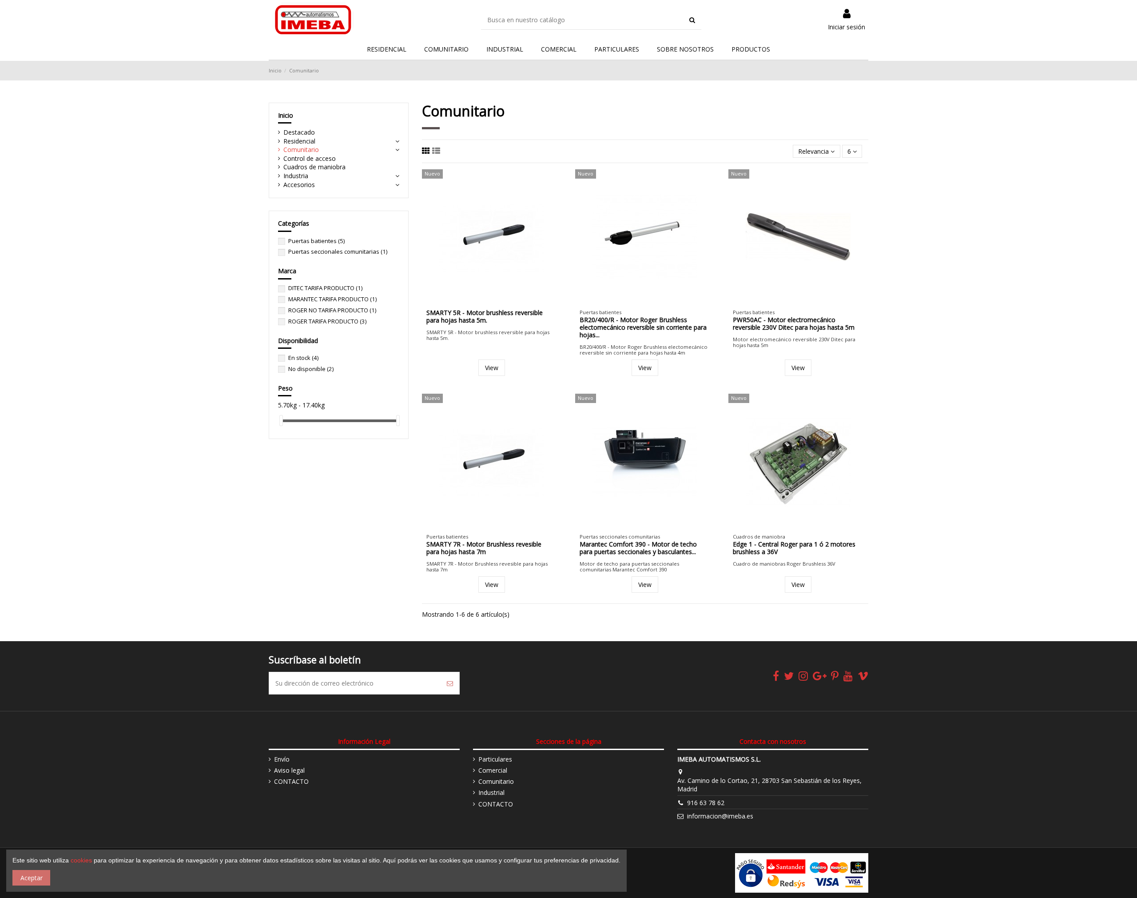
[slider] (281, 420)
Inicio (285, 115)
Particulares (495, 759)
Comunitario (301, 149)
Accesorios (299, 184)
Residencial (299, 141)
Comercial (492, 770)
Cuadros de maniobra (314, 167)
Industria (295, 176)
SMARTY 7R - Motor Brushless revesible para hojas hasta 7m (483, 548)
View (491, 367)
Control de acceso (309, 158)
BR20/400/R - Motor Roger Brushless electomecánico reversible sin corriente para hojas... (643, 327)
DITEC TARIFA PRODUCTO (325, 288)
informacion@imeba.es (720, 816)
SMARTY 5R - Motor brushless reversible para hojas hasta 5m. (484, 316)
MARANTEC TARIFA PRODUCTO (332, 299)
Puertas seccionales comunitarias (337, 251)
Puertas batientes (316, 241)
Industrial (491, 792)
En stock (303, 358)
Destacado (299, 132)
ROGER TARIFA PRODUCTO (327, 321)
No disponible (311, 369)
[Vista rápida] (498, 301)
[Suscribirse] (450, 683)
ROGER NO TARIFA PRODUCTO (332, 310)
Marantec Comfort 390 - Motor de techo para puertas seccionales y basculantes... (638, 548)
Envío (282, 759)
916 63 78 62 (705, 802)
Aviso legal (289, 770)
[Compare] (485, 301)
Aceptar (31, 878)
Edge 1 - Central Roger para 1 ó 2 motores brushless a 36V (794, 548)
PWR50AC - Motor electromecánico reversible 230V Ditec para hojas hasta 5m (794, 323)
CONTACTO (291, 781)
